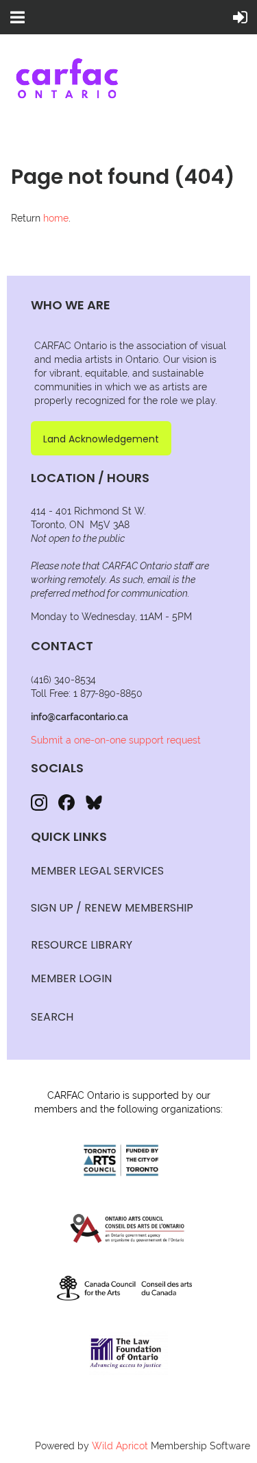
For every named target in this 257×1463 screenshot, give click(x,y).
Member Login (71, 978)
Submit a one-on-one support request (116, 740)
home (56, 218)
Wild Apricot (120, 1445)
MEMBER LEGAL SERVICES (97, 871)
